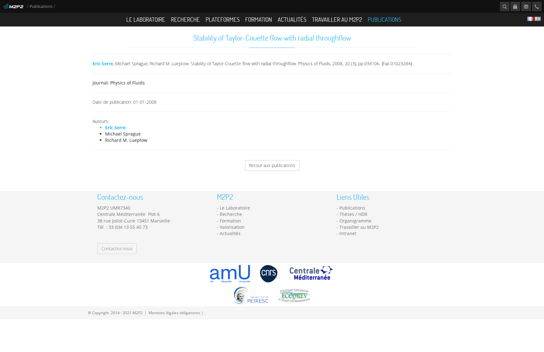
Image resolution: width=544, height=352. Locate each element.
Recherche (185, 19)
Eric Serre (103, 63)
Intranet (347, 233)
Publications (42, 6)
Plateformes (223, 19)
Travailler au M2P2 (337, 19)
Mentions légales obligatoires (174, 312)
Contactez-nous (117, 248)
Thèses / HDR (353, 214)
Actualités (292, 19)
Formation (258, 19)
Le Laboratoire (145, 19)
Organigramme (355, 221)
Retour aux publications (272, 165)
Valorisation (232, 227)
